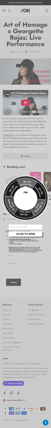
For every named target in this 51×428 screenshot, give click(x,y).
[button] (45, 422)
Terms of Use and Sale (16, 249)
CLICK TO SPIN (25, 234)
